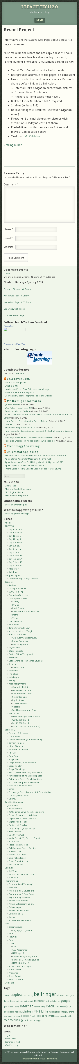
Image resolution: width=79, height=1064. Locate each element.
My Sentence (18, 700)
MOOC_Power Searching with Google (25, 772)
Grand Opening (19, 696)
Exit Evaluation (15, 621)
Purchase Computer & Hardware (24, 782)
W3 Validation (33, 136)
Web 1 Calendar (16, 979)
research (19, 1016)
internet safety (39, 1007)
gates (57, 1001)
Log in (7, 1035)
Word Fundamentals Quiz (24, 710)
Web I (7, 923)
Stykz (11, 788)
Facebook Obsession (18, 749)
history (16, 1007)
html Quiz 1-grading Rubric (25, 956)
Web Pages (14, 677)
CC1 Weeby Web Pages (14, 308)
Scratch (12, 664)
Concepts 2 (10, 729)
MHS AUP (13, 877)
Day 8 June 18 (15, 562)
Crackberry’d (14, 736)
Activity (15, 601)
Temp (15, 618)
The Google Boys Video (19, 795)
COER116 (9, 526)
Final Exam (14, 624)
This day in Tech (18, 378)
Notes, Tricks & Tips (18, 844)
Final (11, 933)
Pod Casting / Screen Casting (22, 848)
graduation (8, 1007)
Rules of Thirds (16, 851)
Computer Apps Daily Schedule (23, 578)
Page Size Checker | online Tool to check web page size (30, 440)
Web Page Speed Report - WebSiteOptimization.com (29, 437)
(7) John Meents (12, 404)
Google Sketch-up (17, 769)
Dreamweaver (15, 926)
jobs (69, 1006)
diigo (12, 1001)
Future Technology (20, 641)
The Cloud (13, 673)
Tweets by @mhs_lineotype (17, 513)
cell (58, 995)
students (63, 1016)
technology (16, 1020)
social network (46, 1015)
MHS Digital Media (14, 492)
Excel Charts (18, 608)
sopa (57, 1016)
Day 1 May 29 (15, 532)
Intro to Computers (17, 634)
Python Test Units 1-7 (19, 910)
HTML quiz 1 (18, 953)
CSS (14, 946)
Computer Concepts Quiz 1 (24, 637)
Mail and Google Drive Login (18, 489)
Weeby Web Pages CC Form (16, 295)
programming (9, 1016)
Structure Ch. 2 (16, 913)
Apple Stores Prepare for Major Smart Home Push (28, 458)
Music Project (15, 969)
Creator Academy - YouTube (18, 411)
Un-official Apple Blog (22, 452)
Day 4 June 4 (15, 549)
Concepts (9, 581)
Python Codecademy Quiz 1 (21, 903)
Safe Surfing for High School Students (26, 660)
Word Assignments (17, 683)
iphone (57, 1006)
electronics (24, 1001)
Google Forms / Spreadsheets (22, 762)
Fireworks (13, 936)
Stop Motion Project (17, 857)
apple (15, 994)
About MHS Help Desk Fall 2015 (20, 427)
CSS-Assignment (20, 949)
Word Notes (14, 713)
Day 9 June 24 (15, 565)
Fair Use (13, 752)
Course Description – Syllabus (23, 815)
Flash (11, 940)
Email (8, 238)
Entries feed (10, 1038)
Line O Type (10, 485)
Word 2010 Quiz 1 (20, 719)
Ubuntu (12, 798)
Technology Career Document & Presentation (30, 792)
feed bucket (50, 1001)
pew (66, 1012)
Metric (15, 614)
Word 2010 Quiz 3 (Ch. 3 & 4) (26, 726)
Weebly (12, 680)
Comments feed (12, 1041)
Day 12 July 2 (15, 539)
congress (70, 995)
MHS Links (41, 1011)
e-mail (17, 1001)
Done (7, 273)
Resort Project (15, 976)
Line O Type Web (16, 834)
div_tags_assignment (22, 930)
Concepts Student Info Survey (17, 289)
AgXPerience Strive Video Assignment (26, 811)
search (27, 1015)
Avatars (12, 585)
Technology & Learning (23, 446)
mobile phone (54, 1012)
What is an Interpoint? (15, 382)
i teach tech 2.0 (39, 6)
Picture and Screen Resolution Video (25, 779)
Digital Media (11, 805)
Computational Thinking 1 (21, 884)
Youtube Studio (16, 864)
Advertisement (15, 808)
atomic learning (26, 995)
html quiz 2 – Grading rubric (25, 959)
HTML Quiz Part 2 (20, 963)
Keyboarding (14, 647)
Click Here (19, 373)
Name (8, 229)
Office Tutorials (16, 650)
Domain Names (16, 742)
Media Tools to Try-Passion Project (24, 838)
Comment (11, 184)
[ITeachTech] (15, 330)
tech (6, 1020)
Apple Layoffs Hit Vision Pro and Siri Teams (25, 465)
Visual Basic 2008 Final (20, 920)
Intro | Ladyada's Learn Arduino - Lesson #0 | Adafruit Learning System (38, 431)
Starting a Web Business (20, 785)
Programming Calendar (20, 897)
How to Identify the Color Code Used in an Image (27, 389)
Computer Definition (21, 687)
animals (7, 995)
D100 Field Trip (16, 591)
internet (26, 1006)
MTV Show (14, 841)
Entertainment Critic (22, 693)
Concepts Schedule (17, 588)
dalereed (9, 424)
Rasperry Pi (14, 568)
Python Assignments (18, 900)
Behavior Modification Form (21, 874)
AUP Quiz (13, 871)
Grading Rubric (13, 145)
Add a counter (18, 667)
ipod (64, 1007)
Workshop (9, 982)
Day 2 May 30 (15, 542)
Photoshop (13, 972)
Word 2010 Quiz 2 (20, 723)
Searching (13, 670)
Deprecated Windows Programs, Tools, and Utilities (28, 395)
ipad (49, 1006)
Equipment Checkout (18, 825)
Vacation (16, 706)
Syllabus (13, 572)
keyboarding (9, 1012)
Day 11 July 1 (15, 535)
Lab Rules (10, 867)
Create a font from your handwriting (25, 739)
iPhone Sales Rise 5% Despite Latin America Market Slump (33, 468)
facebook (39, 1000)
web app (37, 1020)
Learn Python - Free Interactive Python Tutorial (26, 421)
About (7, 522)
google (65, 1000)
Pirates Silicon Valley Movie (21, 654)
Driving (15, 604)
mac (16, 1012)
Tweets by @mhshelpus (15, 504)
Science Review (19, 703)
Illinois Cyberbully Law (19, 627)
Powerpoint (14, 657)
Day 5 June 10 (15, 552)
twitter (26, 1020)
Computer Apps (12, 575)
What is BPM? (11, 385)
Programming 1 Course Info (21, 890)
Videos (12, 917)
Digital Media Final (18, 821)
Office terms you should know (26, 716)
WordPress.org (11, 1045)
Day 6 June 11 (15, 555)
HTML (11, 943)
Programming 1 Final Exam (21, 894)
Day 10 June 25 (16, 529)
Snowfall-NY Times (17, 854)
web (31, 1020)
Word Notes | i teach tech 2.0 (18, 408)
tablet (69, 1016)
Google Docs (14, 759)
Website (8, 247)
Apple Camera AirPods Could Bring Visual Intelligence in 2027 (34, 462)
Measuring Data (20, 644)
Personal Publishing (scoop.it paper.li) (26, 775)
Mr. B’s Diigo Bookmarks (24, 401)
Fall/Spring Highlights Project (22, 828)
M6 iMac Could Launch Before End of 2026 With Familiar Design (35, 455)
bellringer (45, 994)
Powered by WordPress (33, 1058)
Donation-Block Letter (22, 690)
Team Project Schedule (19, 861)
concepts (63, 995)
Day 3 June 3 (15, 545)
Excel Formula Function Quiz (25, 611)
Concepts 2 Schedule (18, 733)
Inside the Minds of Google (21, 631)
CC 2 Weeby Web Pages (15, 315)
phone (71, 1012)
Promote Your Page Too (14, 344)
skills (34, 1016)
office (63, 1012)
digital (6, 1001)
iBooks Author (15, 831)
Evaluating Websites (18, 595)
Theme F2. (52, 1058)
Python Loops (15, 907)
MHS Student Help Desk (16, 495)
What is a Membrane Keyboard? (20, 392)
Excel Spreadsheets (18, 598)
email (31, 1001)
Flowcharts (14, 887)
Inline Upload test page (20, 966)
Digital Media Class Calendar (22, 818)
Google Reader (15, 765)
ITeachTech (9, 326)
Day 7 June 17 (15, 558)
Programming (11, 880)
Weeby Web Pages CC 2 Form (17, 302)
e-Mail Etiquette (16, 746)
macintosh (25, 1011)
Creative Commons (14, 802)
